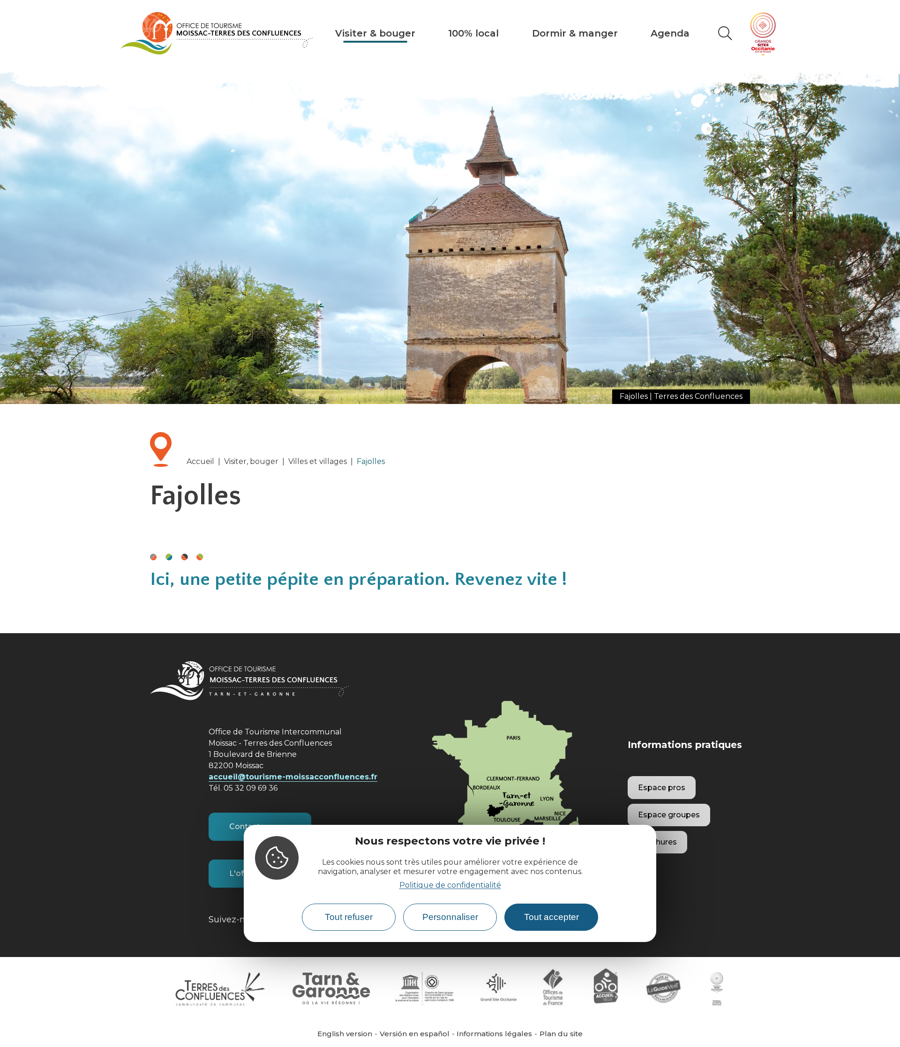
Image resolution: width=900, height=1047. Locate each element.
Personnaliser (450, 917)
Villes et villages (317, 461)
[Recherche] (725, 33)
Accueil (200, 461)
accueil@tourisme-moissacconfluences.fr (293, 776)
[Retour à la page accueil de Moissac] (216, 33)
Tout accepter (551, 917)
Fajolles (371, 461)
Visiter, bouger (251, 461)
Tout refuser (349, 917)
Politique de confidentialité (450, 885)
